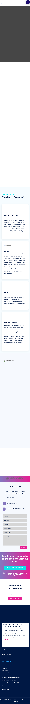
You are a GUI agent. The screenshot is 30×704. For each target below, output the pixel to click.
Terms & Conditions (6, 672)
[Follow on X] (28, 612)
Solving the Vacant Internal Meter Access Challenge (12, 625)
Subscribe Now (15, 598)
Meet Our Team (9, 442)
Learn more (20, 117)
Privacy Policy (5, 670)
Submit (23, 547)
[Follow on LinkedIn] (20, 612)
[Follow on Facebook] (25, 612)
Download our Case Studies (15, 567)
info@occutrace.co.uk (7, 661)
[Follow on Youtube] (23, 612)
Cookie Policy (4, 668)
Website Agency (26, 699)
